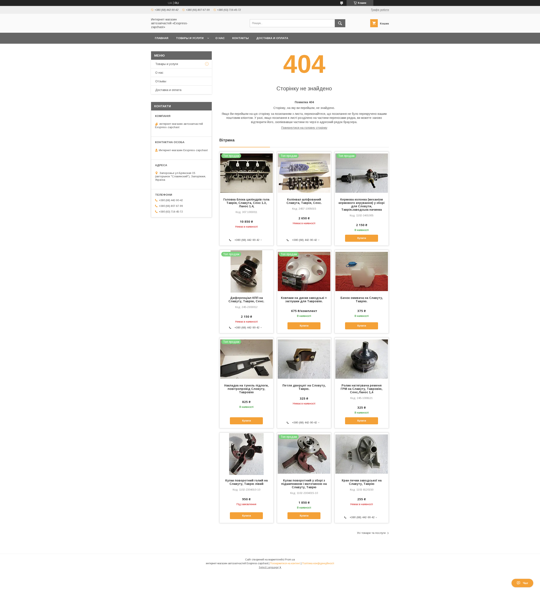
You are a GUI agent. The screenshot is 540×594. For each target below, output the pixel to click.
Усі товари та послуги (371, 532)
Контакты (240, 38)
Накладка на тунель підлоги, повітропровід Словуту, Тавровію (246, 389)
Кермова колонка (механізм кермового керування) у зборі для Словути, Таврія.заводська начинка (362, 204)
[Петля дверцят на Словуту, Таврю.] (304, 359)
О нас (220, 38)
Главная (161, 38)
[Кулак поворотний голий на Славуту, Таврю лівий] (246, 454)
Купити (361, 238)
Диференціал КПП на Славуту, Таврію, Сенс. (246, 299)
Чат (525, 583)
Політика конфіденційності (318, 563)
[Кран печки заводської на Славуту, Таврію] (362, 454)
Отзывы (160, 81)
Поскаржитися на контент (285, 563)
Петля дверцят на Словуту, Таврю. (304, 387)
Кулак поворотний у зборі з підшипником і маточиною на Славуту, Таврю (304, 484)
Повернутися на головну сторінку (304, 127)
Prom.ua (290, 559)
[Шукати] (340, 23)
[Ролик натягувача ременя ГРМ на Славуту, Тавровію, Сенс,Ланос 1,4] (362, 359)
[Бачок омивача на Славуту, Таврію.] (362, 271)
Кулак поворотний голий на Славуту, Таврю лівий (246, 482)
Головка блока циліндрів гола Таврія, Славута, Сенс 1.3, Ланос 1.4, (246, 203)
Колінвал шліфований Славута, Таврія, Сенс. (304, 201)
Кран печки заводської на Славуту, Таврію (362, 482)
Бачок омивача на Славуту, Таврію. (361, 299)
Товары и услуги (190, 38)
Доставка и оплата (272, 38)
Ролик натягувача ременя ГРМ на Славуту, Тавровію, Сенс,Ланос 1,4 (361, 389)
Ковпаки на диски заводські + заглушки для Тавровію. (304, 299)
